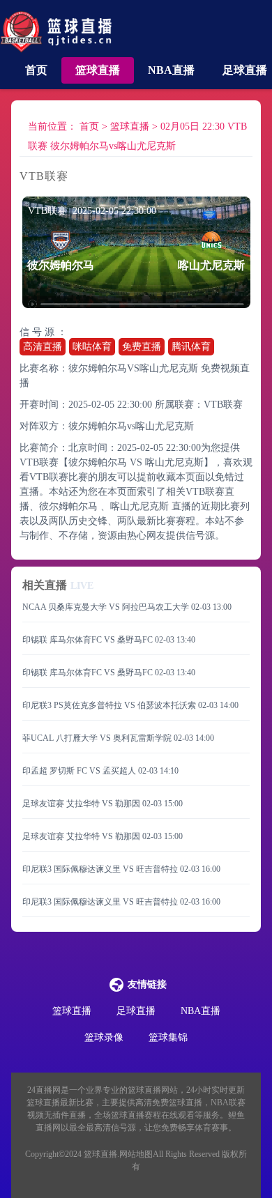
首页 (36, 70)
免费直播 (141, 346)
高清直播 (42, 346)
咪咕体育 (92, 346)
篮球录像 (103, 1037)
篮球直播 (97, 70)
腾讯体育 (191, 346)
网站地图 (136, 1154)
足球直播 (244, 70)
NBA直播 (171, 70)
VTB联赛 (223, 404)
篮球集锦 (168, 1037)
